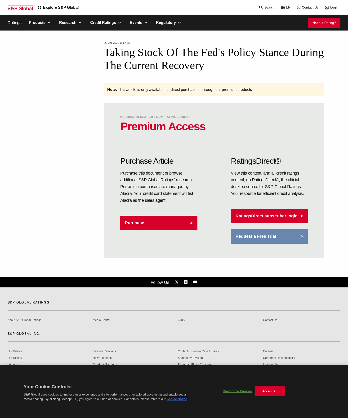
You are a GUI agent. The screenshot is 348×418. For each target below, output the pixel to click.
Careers (268, 351)
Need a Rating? (324, 23)
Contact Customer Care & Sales (198, 351)
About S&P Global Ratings (24, 320)
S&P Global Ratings (28, 302)
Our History (15, 358)
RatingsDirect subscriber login (267, 216)
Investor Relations (104, 351)
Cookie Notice (177, 399)
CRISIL (182, 320)
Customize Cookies (237, 391)
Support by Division (190, 358)
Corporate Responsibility (279, 358)
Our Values (15, 351)
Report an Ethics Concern (194, 364)
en (288, 7)
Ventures (13, 364)
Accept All (269, 391)
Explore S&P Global (61, 7)
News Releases (103, 358)
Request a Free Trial (256, 236)
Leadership (270, 364)
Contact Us (310, 7)
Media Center (101, 320)
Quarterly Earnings (105, 364)
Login (334, 7)
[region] (174, 391)
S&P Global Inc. (24, 333)
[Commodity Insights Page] (177, 282)
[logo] (20, 7)
